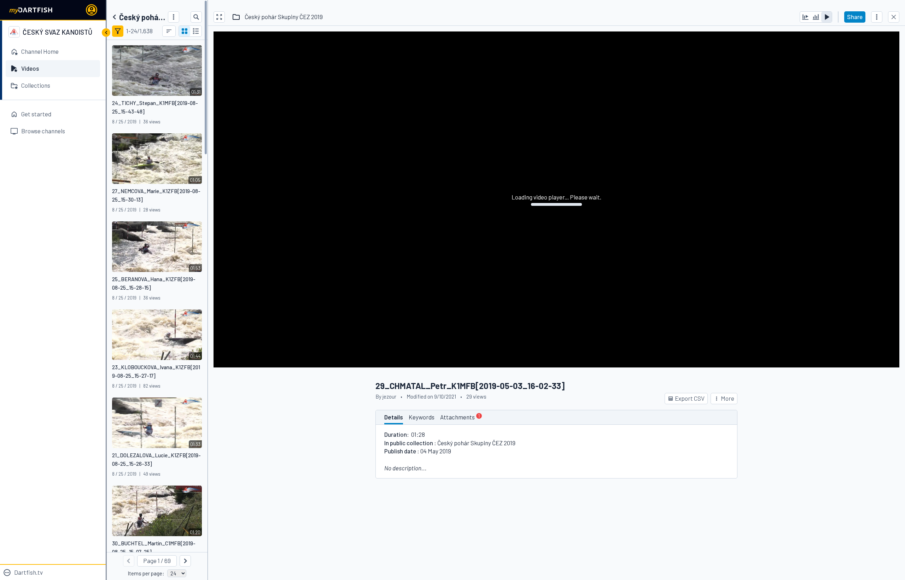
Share (855, 16)
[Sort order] (169, 31)
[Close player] (893, 17)
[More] (173, 17)
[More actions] (876, 17)
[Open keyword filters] (117, 31)
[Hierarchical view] (196, 31)
